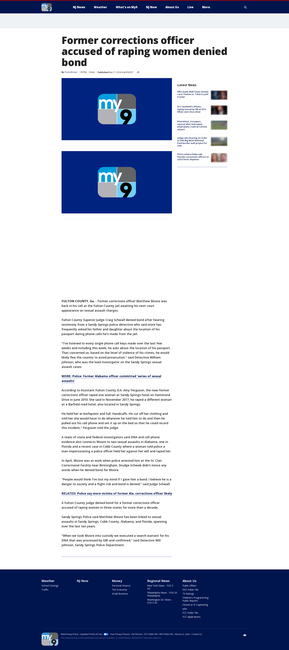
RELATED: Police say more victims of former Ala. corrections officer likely (117, 493)
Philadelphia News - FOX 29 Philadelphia (162, 594)
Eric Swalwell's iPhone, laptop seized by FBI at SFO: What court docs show (191, 109)
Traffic (45, 589)
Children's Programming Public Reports (195, 599)
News (92, 72)
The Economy (119, 589)
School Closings (50, 585)
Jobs (184, 608)
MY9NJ (84, 72)
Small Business (120, 593)
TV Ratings (188, 593)
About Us (189, 581)
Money (117, 581)
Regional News (158, 581)
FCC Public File (190, 612)
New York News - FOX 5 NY (160, 587)
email (245, 635)
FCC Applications (191, 616)
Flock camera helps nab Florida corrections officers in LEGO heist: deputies (193, 157)
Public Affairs (189, 585)
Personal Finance (121, 585)
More (206, 7)
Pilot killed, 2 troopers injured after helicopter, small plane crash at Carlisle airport (192, 125)
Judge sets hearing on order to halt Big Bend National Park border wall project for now (192, 141)
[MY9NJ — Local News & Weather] (52, 7)
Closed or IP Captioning (195, 604)
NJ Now (82, 581)
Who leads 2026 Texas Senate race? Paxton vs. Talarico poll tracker (192, 94)
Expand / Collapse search (246, 7)
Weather (48, 581)
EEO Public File (190, 589)
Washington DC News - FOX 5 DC (159, 601)
